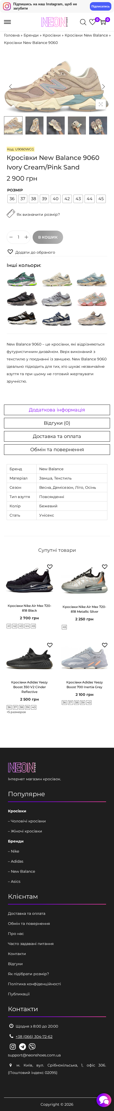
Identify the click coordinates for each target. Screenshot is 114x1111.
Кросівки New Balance (86, 35)
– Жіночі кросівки (25, 831)
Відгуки (15, 963)
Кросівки (52, 35)
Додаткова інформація (57, 410)
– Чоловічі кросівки (27, 821)
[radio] (12, 199)
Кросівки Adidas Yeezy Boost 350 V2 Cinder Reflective (29, 687)
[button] (31, 252)
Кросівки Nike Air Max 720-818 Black (29, 608)
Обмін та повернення (57, 450)
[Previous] (11, 87)
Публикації (19, 994)
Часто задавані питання (31, 943)
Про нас (16, 933)
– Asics (14, 881)
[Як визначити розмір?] (33, 227)
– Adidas (15, 861)
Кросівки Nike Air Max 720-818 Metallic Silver (84, 609)
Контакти (17, 953)
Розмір (15, 190)
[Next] (103, 87)
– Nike (13, 851)
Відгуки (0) (57, 423)
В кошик (48, 237)
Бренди (31, 35)
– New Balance (21, 871)
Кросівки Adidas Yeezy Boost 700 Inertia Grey (84, 684)
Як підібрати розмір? (28, 973)
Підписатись (100, 6)
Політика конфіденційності (34, 984)
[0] (92, 22)
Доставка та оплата (57, 436)
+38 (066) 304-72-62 (34, 1036)
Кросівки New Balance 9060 (31, 42)
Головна (12, 35)
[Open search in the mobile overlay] (82, 22)
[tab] (57, 410)
